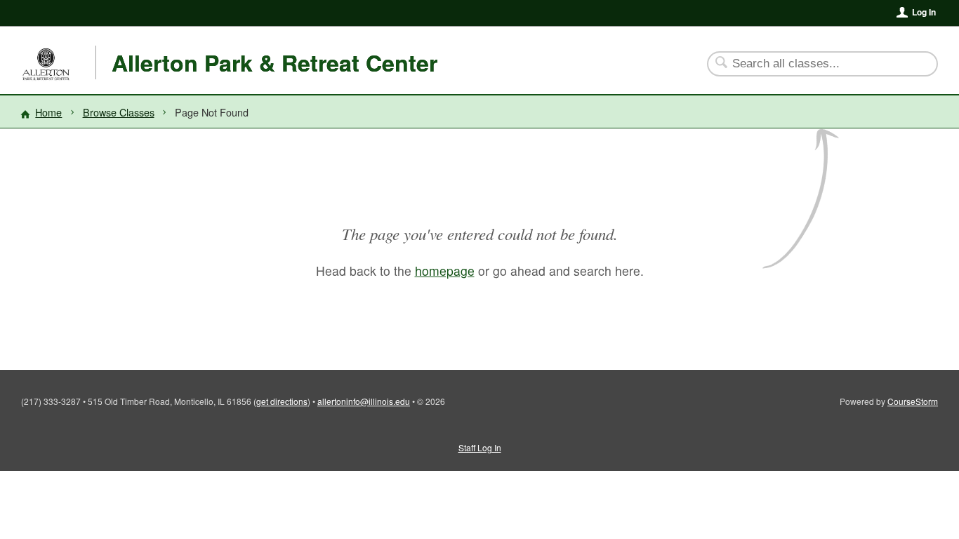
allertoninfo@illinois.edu (363, 401)
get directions (281, 401)
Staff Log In (479, 447)
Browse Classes (118, 112)
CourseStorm (912, 401)
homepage (445, 270)
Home (48, 112)
